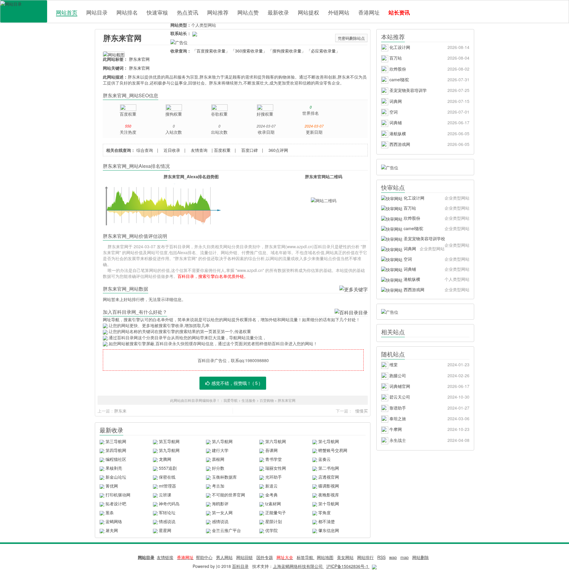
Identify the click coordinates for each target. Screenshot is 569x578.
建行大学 (220, 450)
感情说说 (220, 521)
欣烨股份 (428, 69)
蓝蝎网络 (114, 521)
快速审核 (157, 12)
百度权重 (222, 150)
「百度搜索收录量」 (211, 51)
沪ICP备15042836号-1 (348, 566)
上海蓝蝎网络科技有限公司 (298, 566)
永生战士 (428, 440)
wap (393, 557)
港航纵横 (428, 133)
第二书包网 (328, 468)
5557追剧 (168, 468)
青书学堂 (273, 459)
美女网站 (345, 557)
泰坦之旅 (428, 418)
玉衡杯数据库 (224, 477)
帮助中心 (204, 557)
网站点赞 (248, 12)
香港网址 (369, 12)
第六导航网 (275, 441)
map (404, 557)
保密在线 (167, 477)
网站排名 (127, 12)
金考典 (271, 495)
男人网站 (224, 557)
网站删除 (420, 557)
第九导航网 (169, 450)
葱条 (110, 512)
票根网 (218, 459)
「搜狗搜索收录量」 (287, 51)
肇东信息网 (328, 530)
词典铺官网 (428, 386)
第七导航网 (328, 441)
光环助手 (273, 477)
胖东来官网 (122, 37)
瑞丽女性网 (275, 468)
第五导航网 (169, 441)
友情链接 (165, 557)
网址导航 (111, 319)
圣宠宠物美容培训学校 (435, 239)
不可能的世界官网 (228, 495)
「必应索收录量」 (323, 51)
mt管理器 (167, 486)
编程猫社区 (116, 459)
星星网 (165, 530)
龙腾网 (165, 459)
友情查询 (199, 150)
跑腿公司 (428, 375)
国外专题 (264, 557)
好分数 (218, 468)
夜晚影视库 (328, 495)
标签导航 (305, 557)
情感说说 (167, 521)
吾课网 (271, 450)
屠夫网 (112, 530)
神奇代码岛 (169, 504)
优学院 (271, 530)
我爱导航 (230, 400)
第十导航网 (328, 504)
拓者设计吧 (116, 504)
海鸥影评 (220, 504)
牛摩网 (428, 429)
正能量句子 (275, 512)
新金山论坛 (116, 477)
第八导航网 (222, 441)
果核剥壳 (114, 468)
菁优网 (112, 486)
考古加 (218, 486)
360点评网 (278, 150)
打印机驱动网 (118, 495)
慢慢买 (361, 411)
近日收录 (172, 150)
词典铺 (428, 122)
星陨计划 (273, 521)
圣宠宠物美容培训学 (428, 90)
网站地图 (325, 557)
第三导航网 (116, 441)
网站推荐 (217, 12)
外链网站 (338, 12)
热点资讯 (187, 12)
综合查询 (144, 150)
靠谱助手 (428, 408)
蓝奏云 (324, 459)
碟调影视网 (328, 486)
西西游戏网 (428, 144)
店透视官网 (328, 477)
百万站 (428, 58)
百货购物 (267, 400)
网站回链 (244, 557)
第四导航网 (116, 450)
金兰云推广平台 (226, 530)
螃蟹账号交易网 (332, 450)
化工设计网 (428, 47)
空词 (428, 112)
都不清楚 (326, 521)
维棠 (428, 364)
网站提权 (308, 12)
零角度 (324, 512)
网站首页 (66, 12)
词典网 (428, 101)
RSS (381, 557)
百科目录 (23, 11)
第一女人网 (222, 512)
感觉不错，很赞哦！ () (235, 383)
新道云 (271, 486)
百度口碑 (249, 150)
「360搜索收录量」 (249, 51)
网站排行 (365, 557)
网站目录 (97, 12)
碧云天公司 (428, 397)
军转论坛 (167, 512)
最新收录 (278, 12)
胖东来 (120, 411)
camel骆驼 (428, 79)
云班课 (165, 495)
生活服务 (249, 400)
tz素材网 (273, 504)
